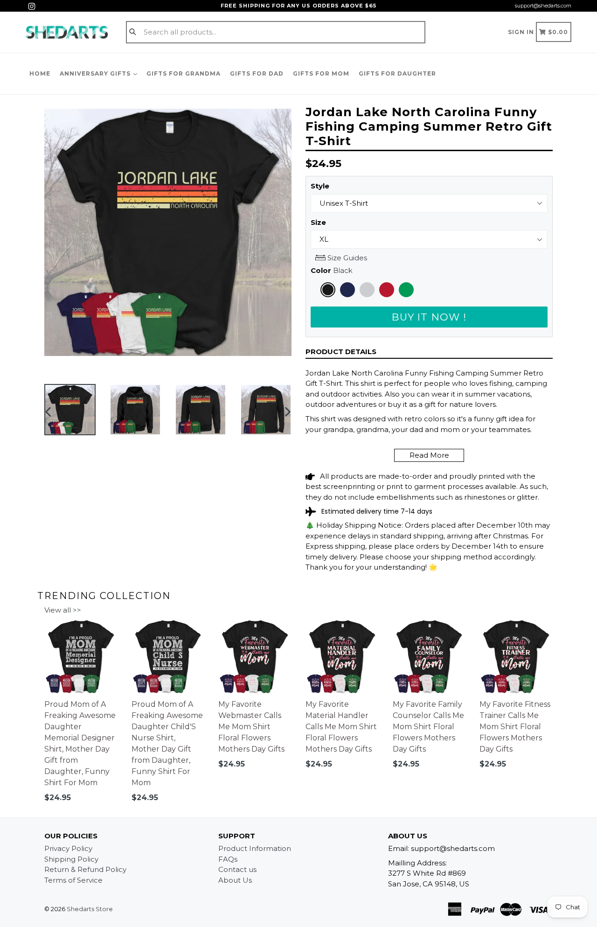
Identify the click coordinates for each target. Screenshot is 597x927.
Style (320, 185)
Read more (429, 455)
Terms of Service (73, 880)
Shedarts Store (90, 909)
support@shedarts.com (543, 5)
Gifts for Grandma (183, 73)
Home (39, 73)
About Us (235, 880)
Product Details (340, 351)
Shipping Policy (71, 859)
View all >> (62, 610)
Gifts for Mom (321, 73)
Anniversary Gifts (96, 73)
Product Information (254, 848)
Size (318, 222)
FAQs (227, 859)
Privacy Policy (68, 848)
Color (332, 270)
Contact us (237, 869)
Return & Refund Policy (85, 869)
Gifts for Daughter (397, 73)
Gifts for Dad (257, 73)
